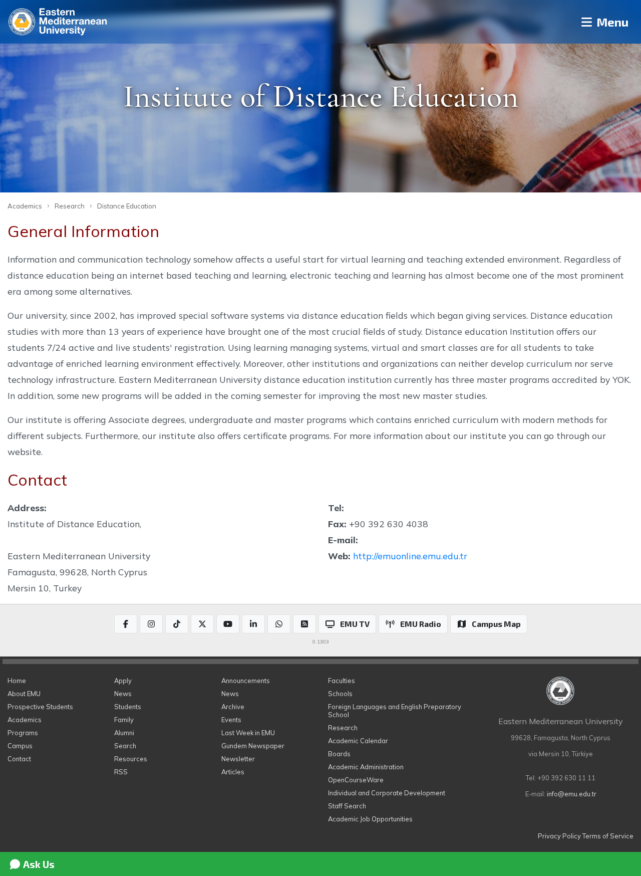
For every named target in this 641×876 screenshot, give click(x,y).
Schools (340, 694)
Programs (23, 733)
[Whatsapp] (278, 623)
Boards (339, 754)
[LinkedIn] (253, 623)
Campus (20, 746)
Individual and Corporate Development (386, 793)
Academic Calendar (358, 741)
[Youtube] (227, 623)
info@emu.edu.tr (571, 794)
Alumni (124, 733)
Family (124, 720)
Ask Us (38, 864)
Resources (130, 759)
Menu (611, 22)
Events (231, 720)
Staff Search (347, 806)
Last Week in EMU (248, 733)
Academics (25, 206)
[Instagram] (151, 623)
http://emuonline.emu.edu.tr (410, 555)
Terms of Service (607, 836)
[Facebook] (125, 623)
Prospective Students (40, 707)
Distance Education (126, 206)
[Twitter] (202, 623)
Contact (19, 759)
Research (70, 206)
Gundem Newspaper (252, 746)
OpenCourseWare (356, 780)
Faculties (341, 681)
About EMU (24, 694)
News (123, 694)
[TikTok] (176, 623)
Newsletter (238, 759)
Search (125, 746)
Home (17, 681)
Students (127, 707)
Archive (232, 707)
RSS (121, 772)
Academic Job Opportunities (370, 819)
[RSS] (304, 623)
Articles (232, 772)
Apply (123, 681)
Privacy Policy (559, 836)
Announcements (245, 681)
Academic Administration (366, 767)
